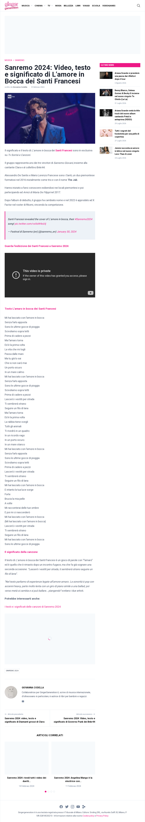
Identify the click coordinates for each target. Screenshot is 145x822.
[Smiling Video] (84, 806)
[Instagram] (72, 806)
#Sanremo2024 (83, 219)
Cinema (39, 5)
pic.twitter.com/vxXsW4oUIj (30, 223)
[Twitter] (67, 806)
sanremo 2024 (12, 671)
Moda (58, 5)
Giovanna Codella (20, 87)
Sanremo (19, 60)
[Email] (23, 701)
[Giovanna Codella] (11, 694)
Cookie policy (88, 816)
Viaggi (86, 5)
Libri (78, 5)
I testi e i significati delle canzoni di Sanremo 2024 (33, 606)
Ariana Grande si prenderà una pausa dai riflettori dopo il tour (127, 76)
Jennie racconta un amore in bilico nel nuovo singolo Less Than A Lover (127, 151)
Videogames (108, 5)
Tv (49, 5)
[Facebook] (61, 806)
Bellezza (68, 5)
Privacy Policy (102, 816)
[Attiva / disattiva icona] (138, 5)
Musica (26, 5)
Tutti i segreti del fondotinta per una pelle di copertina (127, 134)
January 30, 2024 (66, 231)
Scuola (96, 5)
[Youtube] (78, 806)
